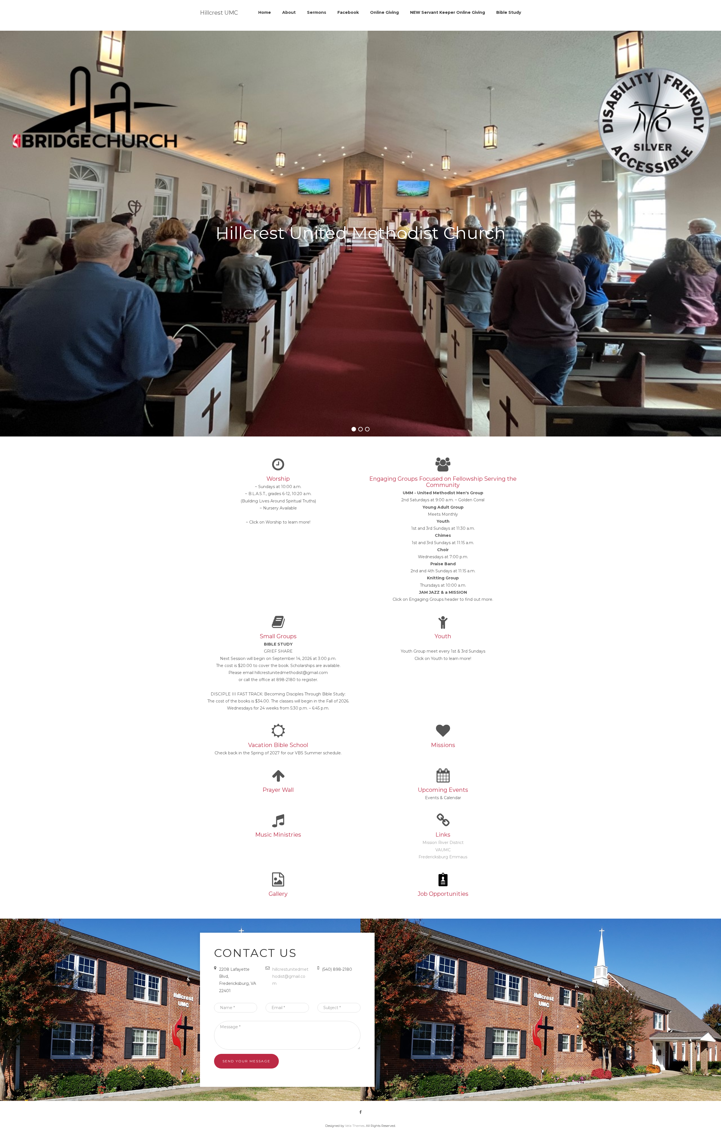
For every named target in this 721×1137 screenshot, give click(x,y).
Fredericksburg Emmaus (443, 856)
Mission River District (443, 842)
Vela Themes (354, 1126)
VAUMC (443, 849)
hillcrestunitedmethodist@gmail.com (290, 976)
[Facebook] (360, 1112)
